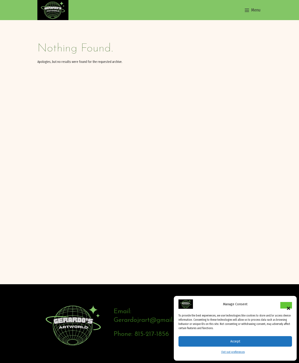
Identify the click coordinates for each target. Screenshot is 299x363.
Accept (235, 341)
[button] (286, 305)
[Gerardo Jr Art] (52, 10)
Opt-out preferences (233, 352)
